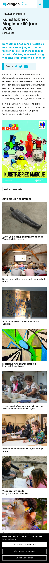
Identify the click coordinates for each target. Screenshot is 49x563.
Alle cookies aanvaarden (24, 545)
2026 (24, 4)
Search (40, 4)
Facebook (16, 67)
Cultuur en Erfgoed (14, 14)
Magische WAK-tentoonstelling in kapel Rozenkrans (19, 365)
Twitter (20, 67)
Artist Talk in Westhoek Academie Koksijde (20, 323)
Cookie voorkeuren (24, 558)
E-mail (26, 67)
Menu (46, 4)
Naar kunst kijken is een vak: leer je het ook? (23, 280)
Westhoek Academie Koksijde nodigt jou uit (22, 450)
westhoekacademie (12, 189)
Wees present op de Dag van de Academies (15, 492)
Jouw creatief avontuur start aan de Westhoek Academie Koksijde (22, 407)
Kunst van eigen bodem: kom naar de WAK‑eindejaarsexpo (22, 238)
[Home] (11, 3)
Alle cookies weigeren (24, 551)
